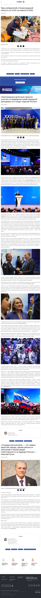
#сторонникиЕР (14, 549)
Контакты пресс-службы (13, 580)
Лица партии (12, 576)
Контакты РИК (4, 579)
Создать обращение (20, 82)
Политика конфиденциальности (5, 593)
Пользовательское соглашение (5, 592)
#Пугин (21, 549)
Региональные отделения (20, 577)
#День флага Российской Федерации (30, 549)
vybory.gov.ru (26, 64)
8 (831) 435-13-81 (31, 578)
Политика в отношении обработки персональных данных (9, 594)
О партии (3, 576)
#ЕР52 (8, 549)
